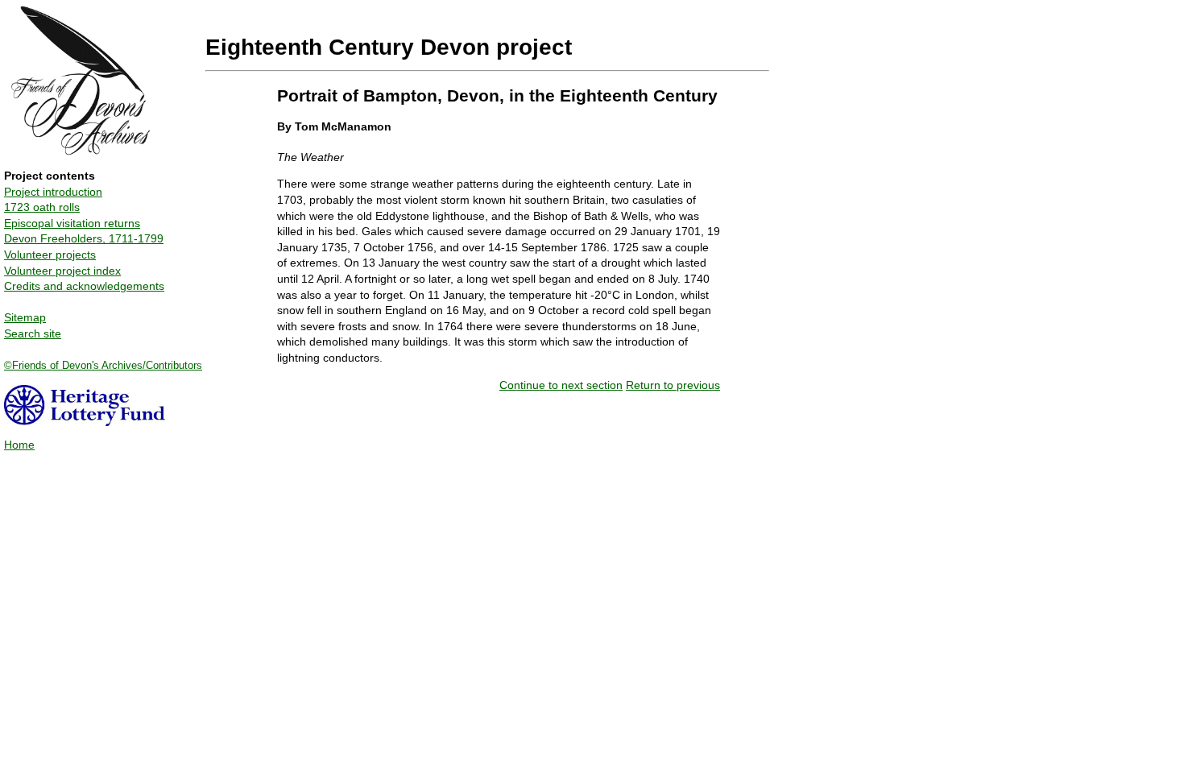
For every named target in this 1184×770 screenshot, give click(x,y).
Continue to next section (561, 385)
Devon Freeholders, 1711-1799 (84, 238)
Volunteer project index (62, 270)
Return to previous (673, 385)
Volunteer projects (50, 254)
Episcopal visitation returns (72, 223)
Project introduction (53, 191)
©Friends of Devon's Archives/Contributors (103, 365)
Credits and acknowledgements (84, 285)
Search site (32, 333)
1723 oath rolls (42, 207)
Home (19, 444)
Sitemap (25, 317)
